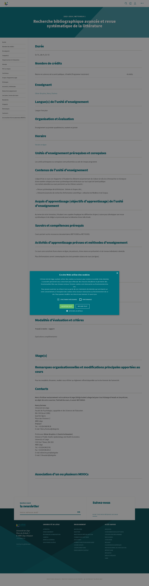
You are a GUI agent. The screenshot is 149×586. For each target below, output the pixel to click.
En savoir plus (92, 294)
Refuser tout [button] (82, 306)
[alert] (74, 293)
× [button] (117, 273)
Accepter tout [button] (66, 306)
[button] (74, 293)
